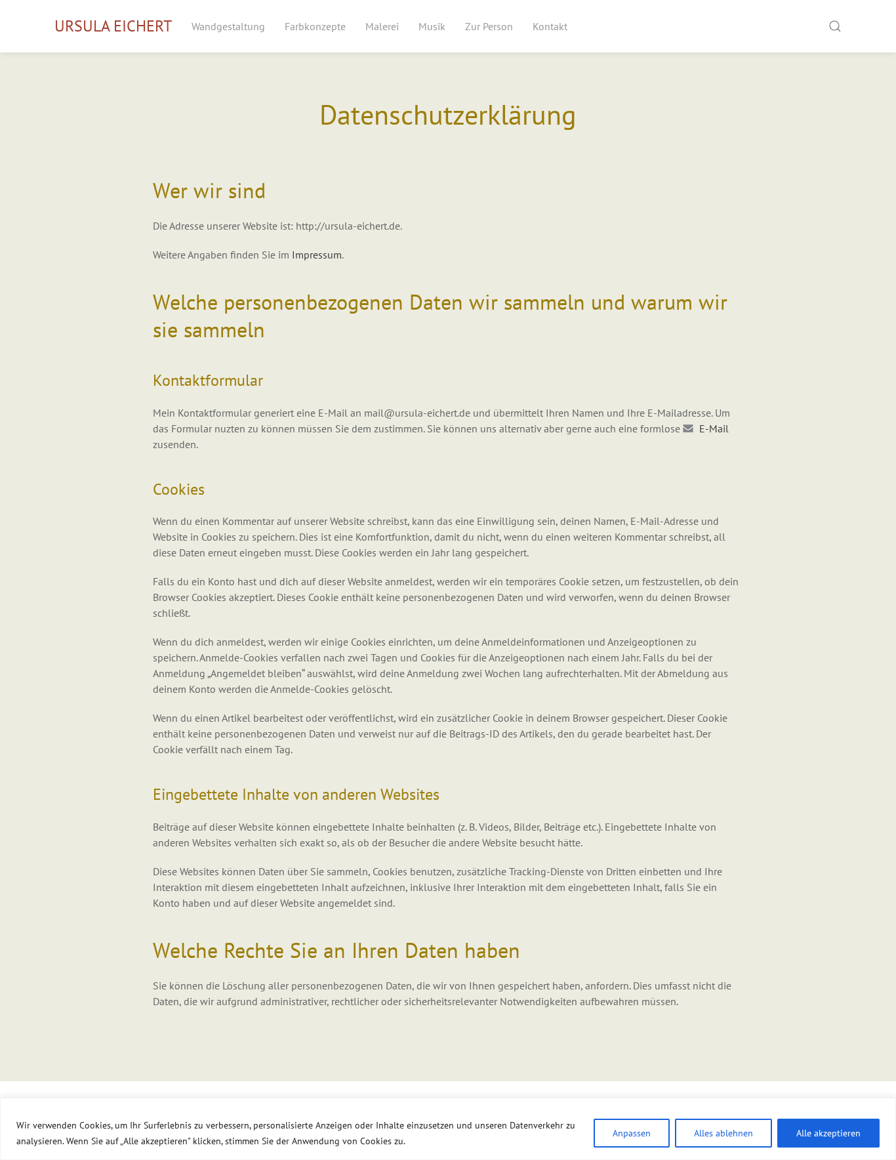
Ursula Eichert (113, 26)
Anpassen (632, 1133)
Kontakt (550, 26)
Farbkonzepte (315, 26)
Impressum (317, 254)
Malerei (382, 26)
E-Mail (714, 428)
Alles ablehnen (723, 1133)
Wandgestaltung (228, 26)
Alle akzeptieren (828, 1133)
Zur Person (489, 26)
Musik (431, 26)
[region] (448, 1129)
